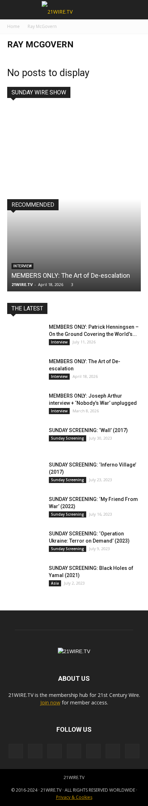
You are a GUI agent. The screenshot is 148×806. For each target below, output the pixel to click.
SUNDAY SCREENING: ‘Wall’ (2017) (88, 430)
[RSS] (54, 751)
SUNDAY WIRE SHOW (38, 92)
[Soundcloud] (74, 751)
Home (13, 26)
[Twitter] (113, 751)
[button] (138, 9)
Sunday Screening (67, 438)
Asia (55, 583)
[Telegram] (93, 751)
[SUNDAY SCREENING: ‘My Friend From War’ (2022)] (25, 508)
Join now (50, 702)
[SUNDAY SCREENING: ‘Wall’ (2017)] (25, 439)
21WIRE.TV (22, 284)
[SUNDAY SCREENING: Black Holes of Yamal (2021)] (25, 577)
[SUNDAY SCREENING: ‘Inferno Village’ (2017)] (25, 473)
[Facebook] (16, 751)
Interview (22, 266)
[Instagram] (35, 751)
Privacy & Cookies (74, 797)
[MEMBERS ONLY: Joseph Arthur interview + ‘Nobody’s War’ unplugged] (25, 404)
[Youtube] (132, 751)
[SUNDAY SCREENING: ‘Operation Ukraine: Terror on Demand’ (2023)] (25, 542)
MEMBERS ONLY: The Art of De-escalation (70, 275)
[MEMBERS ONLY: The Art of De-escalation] (25, 370)
